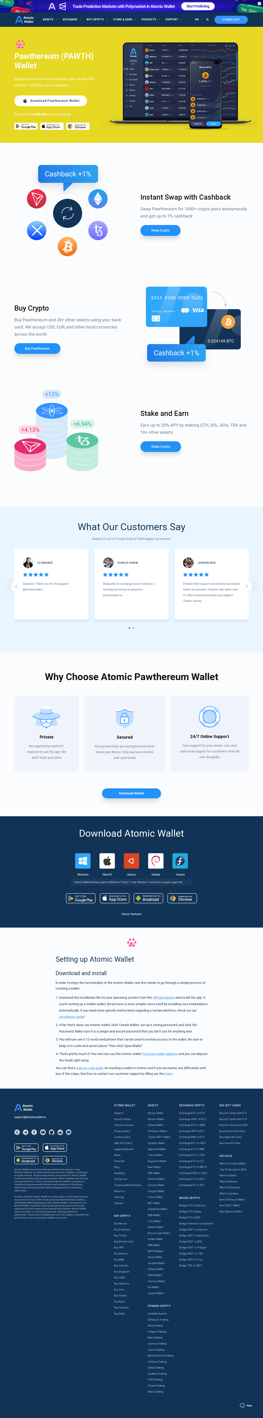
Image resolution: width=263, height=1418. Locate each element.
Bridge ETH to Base (190, 1211)
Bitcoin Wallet (156, 1113)
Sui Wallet (153, 1287)
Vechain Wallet (156, 1263)
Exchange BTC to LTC (191, 1161)
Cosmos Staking (157, 1343)
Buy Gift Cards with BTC (233, 1113)
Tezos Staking (156, 1349)
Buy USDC (119, 1277)
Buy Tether (120, 1235)
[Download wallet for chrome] (77, 126)
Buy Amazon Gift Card (232, 1131)
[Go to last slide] (16, 586)
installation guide (71, 1017)
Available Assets (157, 1313)
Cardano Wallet (156, 1143)
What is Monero (228, 1181)
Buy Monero (121, 1253)
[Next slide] (247, 586)
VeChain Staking (157, 1361)
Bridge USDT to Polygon (192, 1247)
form (168, 1074)
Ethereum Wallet (157, 1131)
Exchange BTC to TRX (192, 1155)
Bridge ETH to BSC (189, 1217)
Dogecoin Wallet (157, 1161)
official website (164, 997)
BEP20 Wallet (155, 1251)
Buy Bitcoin (120, 1223)
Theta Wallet (155, 1155)
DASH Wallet (155, 1275)
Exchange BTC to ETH (191, 1113)
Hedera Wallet (156, 1227)
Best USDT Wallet (230, 1205)
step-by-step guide (90, 1068)
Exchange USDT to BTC (192, 1119)
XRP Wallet (154, 1173)
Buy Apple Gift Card (231, 1137)
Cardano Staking (157, 1373)
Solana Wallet (155, 1125)
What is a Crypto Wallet (233, 1163)
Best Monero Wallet (231, 1211)
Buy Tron (119, 1289)
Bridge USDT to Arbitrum (193, 1229)
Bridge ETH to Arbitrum (192, 1205)
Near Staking (155, 1337)
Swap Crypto (160, 230)
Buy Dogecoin (122, 1271)
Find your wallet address (160, 1054)
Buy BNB (119, 1259)
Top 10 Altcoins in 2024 (233, 1169)
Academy (119, 1173)
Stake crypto (160, 446)
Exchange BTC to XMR (192, 1125)
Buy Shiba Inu (121, 1283)
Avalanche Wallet (157, 1209)
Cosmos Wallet (156, 1281)
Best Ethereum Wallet (232, 1199)
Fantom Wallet (156, 1179)
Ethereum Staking (158, 1319)
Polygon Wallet (156, 1191)
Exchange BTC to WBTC (193, 1167)
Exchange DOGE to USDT (193, 1173)
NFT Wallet (154, 1203)
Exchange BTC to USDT (192, 1143)
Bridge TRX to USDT (190, 1265)
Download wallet (131, 793)
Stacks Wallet (156, 1293)
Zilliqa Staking (156, 1367)
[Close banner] (259, 3)
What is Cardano (229, 1193)
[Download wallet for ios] (52, 126)
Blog (116, 1167)
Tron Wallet (154, 1221)
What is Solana (228, 1175)
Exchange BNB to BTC (191, 1137)
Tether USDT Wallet (159, 1137)
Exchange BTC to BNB (191, 1149)
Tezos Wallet (155, 1197)
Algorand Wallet (157, 1149)
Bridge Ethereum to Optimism (196, 1223)
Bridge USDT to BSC (190, 1241)
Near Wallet (154, 1167)
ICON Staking (155, 1379)
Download (231, 19)
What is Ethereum (230, 1187)
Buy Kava (119, 1301)
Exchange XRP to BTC (191, 1131)
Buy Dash (119, 1313)
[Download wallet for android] (26, 126)
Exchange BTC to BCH (191, 1179)
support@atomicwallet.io (30, 1117)
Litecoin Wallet (156, 1185)
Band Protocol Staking (160, 1355)
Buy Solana (120, 1295)
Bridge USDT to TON (191, 1253)
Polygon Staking (157, 1331)
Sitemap (119, 1197)
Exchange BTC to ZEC (191, 1185)
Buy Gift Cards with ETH (233, 1119)
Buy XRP (119, 1247)
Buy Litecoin (121, 1265)
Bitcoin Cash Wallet (159, 1233)
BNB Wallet (154, 1215)
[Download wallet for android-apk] (148, 898)
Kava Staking (155, 1325)
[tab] (129, 628)
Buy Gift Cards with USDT (234, 1125)
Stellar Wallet (155, 1239)
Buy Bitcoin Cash (123, 1241)
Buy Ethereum (122, 1229)
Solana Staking (156, 1385)
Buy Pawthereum (37, 348)
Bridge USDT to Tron (191, 1259)
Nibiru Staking (156, 1391)
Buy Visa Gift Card (230, 1143)
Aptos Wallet (155, 1257)
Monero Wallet (156, 1119)
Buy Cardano (121, 1307)
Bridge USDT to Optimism (194, 1235)
